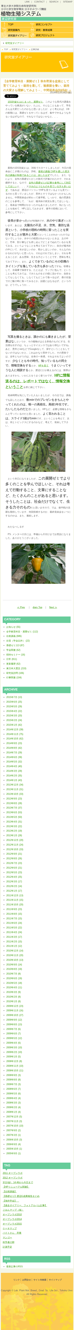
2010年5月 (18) (14, 983)
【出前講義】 (10, 1191)
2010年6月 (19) (14, 978)
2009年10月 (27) (14, 1015)
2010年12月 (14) (14, 950)
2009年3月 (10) (14, 1047)
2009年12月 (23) (14, 1006)
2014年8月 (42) (14, 748)
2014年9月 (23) (14, 743)
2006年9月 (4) (13, 1144)
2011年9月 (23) (14, 909)
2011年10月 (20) (14, 904)
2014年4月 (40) (14, 766)
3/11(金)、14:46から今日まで (18, 1182)
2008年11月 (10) (14, 1066)
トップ (15, 24)
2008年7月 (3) (13, 1084)
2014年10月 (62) (14, 738)
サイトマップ (55, 1280)
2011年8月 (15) (14, 914)
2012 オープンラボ (12, 1177)
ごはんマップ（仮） (13, 1210)
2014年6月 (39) (14, 757)
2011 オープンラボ (12, 1173)
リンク (16, 1280)
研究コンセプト (43, 24)
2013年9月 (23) (14, 798)
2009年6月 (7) (13, 1033)
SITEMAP (67, 2)
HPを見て (43, 365)
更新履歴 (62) (13, 663)
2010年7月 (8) (13, 973)
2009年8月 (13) (14, 1024)
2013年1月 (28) (14, 835)
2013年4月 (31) (14, 821)
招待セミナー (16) (15, 654)
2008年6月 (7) (13, 1089)
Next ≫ (53, 607)
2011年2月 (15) (14, 941)
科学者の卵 (8, 1242)
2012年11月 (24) (14, 844)
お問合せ (26, 1280)
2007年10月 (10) (14, 1125)
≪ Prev (21, 607)
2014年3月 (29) (14, 771)
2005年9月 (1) (13, 1153)
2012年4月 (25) (14, 877)
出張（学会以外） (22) (18, 640)
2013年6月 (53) (14, 812)
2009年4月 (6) (13, 1042)
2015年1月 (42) (14, 725)
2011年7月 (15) (14, 918)
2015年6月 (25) (14, 701)
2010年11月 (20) (14, 955)
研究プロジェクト (43, 35)
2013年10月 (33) (14, 794)
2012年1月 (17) (14, 890)
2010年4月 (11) (14, 987)
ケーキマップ (10, 1228)
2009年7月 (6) (13, 1029)
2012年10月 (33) (14, 849)
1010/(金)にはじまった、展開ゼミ (25, 101)
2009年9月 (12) (14, 1019)
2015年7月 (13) (14, 697)
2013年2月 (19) (14, 830)
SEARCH (53, 2)
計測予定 (7, 1247)
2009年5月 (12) (14, 1038)
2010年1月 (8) (13, 1001)
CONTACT (39, 2)
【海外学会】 (11, 1200)
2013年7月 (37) (14, 807)
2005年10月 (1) (14, 1148)
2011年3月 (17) (14, 937)
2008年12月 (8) (14, 1061)
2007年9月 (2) (13, 1130)
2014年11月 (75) (14, 734)
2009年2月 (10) (14, 1052)
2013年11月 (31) (14, 789)
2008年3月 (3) (13, 1102)
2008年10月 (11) (14, 1070)
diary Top (37, 607)
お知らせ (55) (13, 627)
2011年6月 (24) (14, 923)
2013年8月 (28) (14, 803)
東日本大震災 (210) (16, 668)
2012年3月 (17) (14, 881)
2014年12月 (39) (14, 729)
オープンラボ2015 (12, 1223)
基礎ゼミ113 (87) (15, 645)
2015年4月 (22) (14, 711)
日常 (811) (11, 659)
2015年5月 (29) (14, 706)
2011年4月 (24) (14, 932)
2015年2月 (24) (14, 720)
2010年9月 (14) (14, 964)
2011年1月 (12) (14, 946)
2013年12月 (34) (14, 784)
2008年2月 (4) (13, 1107)
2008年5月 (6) (13, 1093)
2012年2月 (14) (14, 886)
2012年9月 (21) (14, 853)
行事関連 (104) (14, 677)
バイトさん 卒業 (12, 1233)
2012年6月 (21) (14, 867)
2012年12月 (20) (14, 840)
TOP (6, 49)
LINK (27, 2)
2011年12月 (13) (14, 895)
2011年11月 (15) (14, 900)
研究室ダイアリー (15, 35)
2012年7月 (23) (14, 863)
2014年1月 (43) (14, 780)
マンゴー (7, 1237)
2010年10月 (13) (14, 960)
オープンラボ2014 (12, 1219)
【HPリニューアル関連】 (16, 1186)
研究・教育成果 (43, 30)
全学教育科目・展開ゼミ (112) (22, 631)
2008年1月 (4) (13, 1112)
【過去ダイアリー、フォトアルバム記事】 (25, 1205)
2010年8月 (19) (14, 969)
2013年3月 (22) (14, 826)
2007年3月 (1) (13, 1135)
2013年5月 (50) (14, 817)
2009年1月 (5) (13, 1056)
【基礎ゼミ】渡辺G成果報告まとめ (21, 1196)
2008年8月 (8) (13, 1079)
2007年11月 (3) (14, 1121)
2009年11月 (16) (14, 1010)
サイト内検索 (39, 1280)
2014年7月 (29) (14, 752)
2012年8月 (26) (14, 858)
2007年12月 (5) (14, 1116)
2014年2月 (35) (14, 775)
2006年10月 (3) (14, 1139)
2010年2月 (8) (13, 996)
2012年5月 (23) (14, 872)
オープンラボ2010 (12, 1214)
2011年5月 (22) (14, 927)
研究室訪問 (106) (15, 673)
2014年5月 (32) (14, 761)
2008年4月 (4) (13, 1098)
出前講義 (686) (14, 636)
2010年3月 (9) (13, 992)
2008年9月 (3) (13, 1075)
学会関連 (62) (13, 650)
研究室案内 (15, 30)
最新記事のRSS (14, 1266)
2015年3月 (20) (14, 715)
